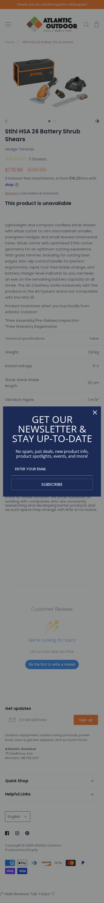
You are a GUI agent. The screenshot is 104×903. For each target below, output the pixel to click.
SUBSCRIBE (52, 484)
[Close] (95, 412)
